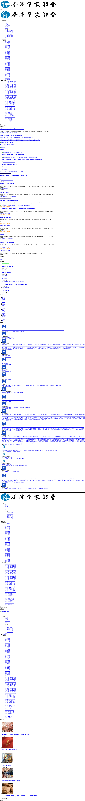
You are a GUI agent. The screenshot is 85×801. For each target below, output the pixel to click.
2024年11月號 (7, 60)
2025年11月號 (7, 75)
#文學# (3, 297)
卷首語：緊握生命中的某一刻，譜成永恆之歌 (11, 135)
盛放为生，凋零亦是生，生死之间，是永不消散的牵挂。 (13, 392)
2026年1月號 (7, 78)
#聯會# (3, 305)
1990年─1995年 (10, 31)
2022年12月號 (7, 47)
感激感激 (4, 370)
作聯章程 (6, 23)
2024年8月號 (7, 58)
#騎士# (3, 320)
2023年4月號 (7, 52)
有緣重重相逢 (5, 290)
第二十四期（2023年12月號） (11, 93)
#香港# (3, 298)
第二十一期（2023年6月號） (10, 97)
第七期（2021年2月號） (9, 114)
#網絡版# (4, 306)
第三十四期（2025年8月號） (10, 85)
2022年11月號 (7, 46)
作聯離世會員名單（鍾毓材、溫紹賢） (13, 451)
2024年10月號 (7, 59)
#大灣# (3, 313)
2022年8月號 (7, 42)
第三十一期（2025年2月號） (10, 89)
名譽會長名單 (7, 25)
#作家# (3, 309)
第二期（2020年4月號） (9, 120)
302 (2, 259)
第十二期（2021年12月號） (10, 108)
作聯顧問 (6, 24)
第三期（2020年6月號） (9, 119)
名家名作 (2, 181)
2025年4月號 (7, 67)
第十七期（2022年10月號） (10, 102)
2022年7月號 (7, 41)
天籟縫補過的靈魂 (8, 349)
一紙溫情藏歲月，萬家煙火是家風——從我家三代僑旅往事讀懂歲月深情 (17, 209)
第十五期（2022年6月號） (10, 104)
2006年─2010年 (10, 35)
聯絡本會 (6, 37)
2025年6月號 (7, 69)
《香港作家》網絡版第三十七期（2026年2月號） (15, 458)
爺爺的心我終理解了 (5, 225)
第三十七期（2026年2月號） (10, 81)
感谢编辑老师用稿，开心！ (7, 337)
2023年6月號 (7, 54)
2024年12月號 (7, 62)
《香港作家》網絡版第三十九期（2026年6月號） (12, 129)
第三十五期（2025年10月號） (11, 84)
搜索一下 (1, 126)
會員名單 (6, 28)
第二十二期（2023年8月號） (10, 96)
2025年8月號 (7, 71)
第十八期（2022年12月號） (10, 101)
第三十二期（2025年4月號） (10, 87)
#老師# (3, 317)
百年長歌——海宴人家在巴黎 (7, 183)
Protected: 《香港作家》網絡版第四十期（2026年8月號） (14, 175)
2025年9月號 (7, 73)
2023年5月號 (7, 53)
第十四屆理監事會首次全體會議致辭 (9, 200)
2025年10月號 (7, 74)
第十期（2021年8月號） (9, 110)
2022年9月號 (7, 43)
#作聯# (3, 311)
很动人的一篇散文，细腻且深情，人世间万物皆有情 (13, 400)
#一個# (3, 302)
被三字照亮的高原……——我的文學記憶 (13, 430)
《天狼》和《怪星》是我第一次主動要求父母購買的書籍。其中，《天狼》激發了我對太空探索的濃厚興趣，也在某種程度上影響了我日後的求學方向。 (33, 330)
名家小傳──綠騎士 (4, 192)
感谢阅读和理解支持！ (7, 377)
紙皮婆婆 (4, 278)
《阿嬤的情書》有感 (5, 250)
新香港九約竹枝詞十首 (7, 266)
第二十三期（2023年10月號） (11, 95)
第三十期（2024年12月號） (10, 90)
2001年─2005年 (10, 34)
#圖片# (3, 303)
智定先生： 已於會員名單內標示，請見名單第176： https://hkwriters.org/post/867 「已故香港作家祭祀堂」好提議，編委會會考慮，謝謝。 (30, 450)
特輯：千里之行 (5, 263)
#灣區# (3, 308)
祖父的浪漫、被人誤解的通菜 (7, 242)
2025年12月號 (7, 76)
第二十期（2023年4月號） (10, 98)
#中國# (3, 304)
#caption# (4, 300)
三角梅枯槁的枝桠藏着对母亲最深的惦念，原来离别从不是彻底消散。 (16, 407)
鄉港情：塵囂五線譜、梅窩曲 (7, 145)
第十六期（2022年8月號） (10, 103)
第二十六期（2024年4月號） (10, 91)
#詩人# (3, 314)
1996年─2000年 (10, 32)
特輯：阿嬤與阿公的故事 (5, 206)
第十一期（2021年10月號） (10, 109)
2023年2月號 (7, 50)
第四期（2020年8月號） (9, 118)
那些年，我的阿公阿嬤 (5, 217)
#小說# (3, 316)
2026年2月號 (7, 79)
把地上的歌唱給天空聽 (9, 338)
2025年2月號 (7, 64)
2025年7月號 (7, 70)
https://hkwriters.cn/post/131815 (8, 457)
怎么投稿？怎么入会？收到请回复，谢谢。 (11, 471)
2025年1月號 (7, 63)
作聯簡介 (6, 21)
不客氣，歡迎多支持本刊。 (7, 464)
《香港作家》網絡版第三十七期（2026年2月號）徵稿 (16, 465)
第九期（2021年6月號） (9, 112)
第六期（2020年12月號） (10, 115)
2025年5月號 (7, 68)
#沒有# (3, 310)
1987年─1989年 (10, 30)
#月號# (3, 319)
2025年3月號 (7, 65)
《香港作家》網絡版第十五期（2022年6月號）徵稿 (14, 284)
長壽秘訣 (2, 234)
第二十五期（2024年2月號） (10, 92)
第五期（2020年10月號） (10, 117)
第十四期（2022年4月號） (10, 106)
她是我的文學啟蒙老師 (9, 420)
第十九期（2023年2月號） (10, 582)
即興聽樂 (2, 149)
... (1, 259)
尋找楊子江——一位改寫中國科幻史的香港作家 (15, 331)
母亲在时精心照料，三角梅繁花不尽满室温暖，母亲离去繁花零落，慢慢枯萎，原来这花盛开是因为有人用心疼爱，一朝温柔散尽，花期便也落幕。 (32, 385)
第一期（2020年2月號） (9, 121)
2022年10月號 (7, 45)
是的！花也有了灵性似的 (7, 355)
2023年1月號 (7, 48)
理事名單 (6, 26)
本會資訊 (4, 39)
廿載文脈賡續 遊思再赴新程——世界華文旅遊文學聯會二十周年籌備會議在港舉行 (20, 140)
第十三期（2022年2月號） (10, 107)
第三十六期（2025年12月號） (11, 82)
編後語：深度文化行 (7, 272)
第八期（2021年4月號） (9, 113)
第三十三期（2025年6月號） (10, 86)
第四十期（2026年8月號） (5, 173)
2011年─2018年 (10, 36)
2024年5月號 (7, 56)
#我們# (3, 299)
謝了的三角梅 (8, 357)
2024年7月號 (7, 57)
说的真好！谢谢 (5, 363)
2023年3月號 (7, 51)
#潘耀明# (4, 315)
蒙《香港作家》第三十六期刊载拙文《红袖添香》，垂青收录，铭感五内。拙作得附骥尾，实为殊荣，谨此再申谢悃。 (26, 488)
